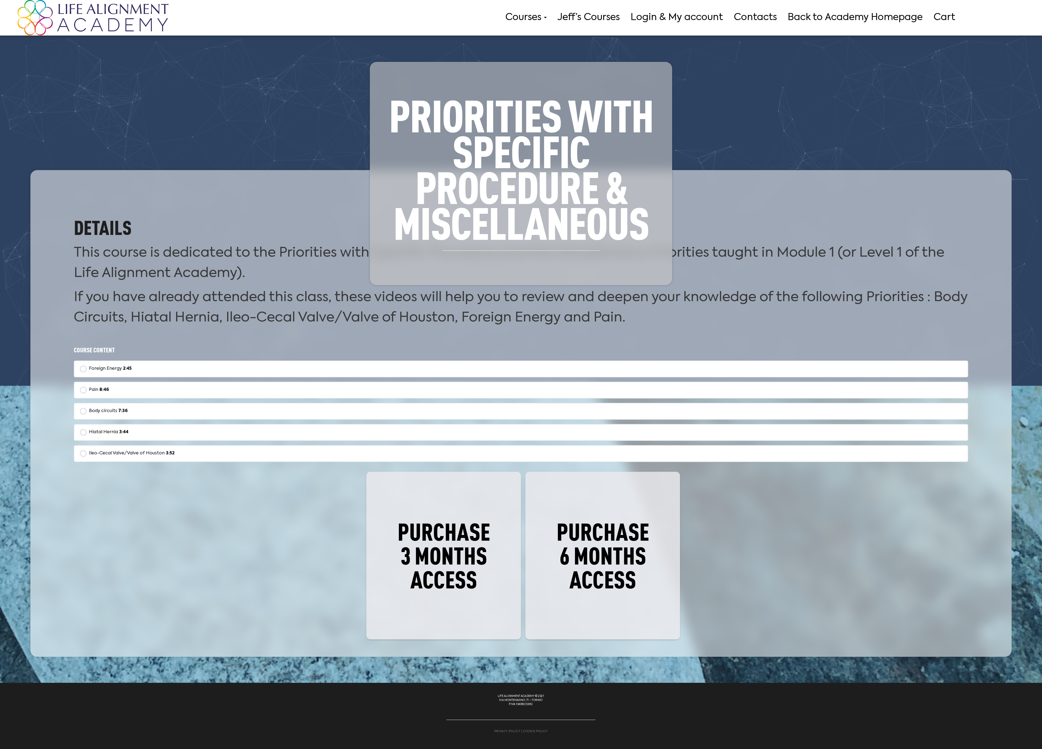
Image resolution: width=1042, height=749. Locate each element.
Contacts (755, 17)
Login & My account (677, 17)
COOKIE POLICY (535, 731)
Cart (944, 17)
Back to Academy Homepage (855, 17)
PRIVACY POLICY (507, 731)
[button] (443, 555)
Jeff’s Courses (588, 17)
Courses (523, 17)
